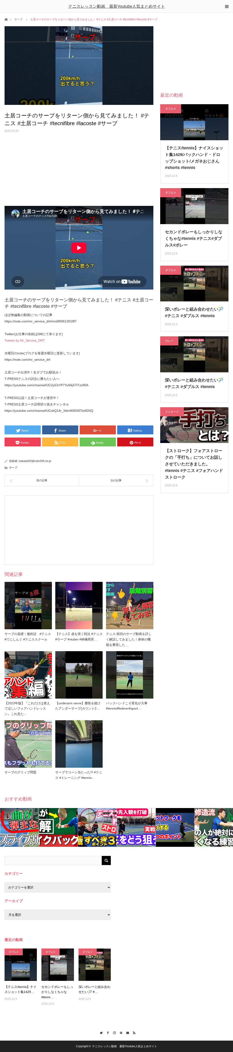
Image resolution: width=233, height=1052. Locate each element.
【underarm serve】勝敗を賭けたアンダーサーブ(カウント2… (78, 705)
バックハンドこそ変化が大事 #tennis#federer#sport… (128, 705)
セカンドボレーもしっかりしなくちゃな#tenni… (57, 992)
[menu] (226, 6)
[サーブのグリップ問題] (28, 744)
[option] (19, 827)
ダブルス (170, 108)
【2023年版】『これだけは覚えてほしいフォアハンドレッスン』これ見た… (27, 708)
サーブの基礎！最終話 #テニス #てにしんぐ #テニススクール (28, 636)
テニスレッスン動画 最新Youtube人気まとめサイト (116, 6)
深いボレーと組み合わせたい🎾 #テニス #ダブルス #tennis (194, 312)
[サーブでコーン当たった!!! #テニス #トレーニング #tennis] (79, 744)
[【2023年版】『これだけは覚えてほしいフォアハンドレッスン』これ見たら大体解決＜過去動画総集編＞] (28, 675)
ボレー (169, 340)
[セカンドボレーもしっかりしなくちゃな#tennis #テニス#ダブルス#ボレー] (57, 964)
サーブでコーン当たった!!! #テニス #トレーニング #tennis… (78, 775)
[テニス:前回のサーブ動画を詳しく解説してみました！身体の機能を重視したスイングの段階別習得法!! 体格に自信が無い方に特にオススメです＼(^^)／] (129, 605)
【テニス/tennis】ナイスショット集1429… (20, 989)
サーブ (18, 19)
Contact (126, 1032)
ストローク (172, 411)
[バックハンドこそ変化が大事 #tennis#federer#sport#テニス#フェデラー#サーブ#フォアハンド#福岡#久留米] (129, 675)
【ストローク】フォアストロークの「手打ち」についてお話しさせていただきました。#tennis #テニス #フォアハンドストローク (194, 463)
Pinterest (120, 1032)
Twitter (100, 1032)
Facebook (106, 1032)
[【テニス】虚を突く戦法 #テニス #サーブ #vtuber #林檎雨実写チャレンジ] (79, 605)
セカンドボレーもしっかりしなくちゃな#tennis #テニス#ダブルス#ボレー (193, 238)
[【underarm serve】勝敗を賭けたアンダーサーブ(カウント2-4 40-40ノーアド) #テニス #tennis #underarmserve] (79, 675)
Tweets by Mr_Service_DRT (25, 340)
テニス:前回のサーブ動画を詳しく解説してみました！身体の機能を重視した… (129, 639)
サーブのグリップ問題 (20, 772)
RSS (133, 1032)
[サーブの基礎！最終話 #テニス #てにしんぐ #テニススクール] (28, 605)
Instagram (113, 1032)
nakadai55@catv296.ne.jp (35, 461)
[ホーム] (6, 19)
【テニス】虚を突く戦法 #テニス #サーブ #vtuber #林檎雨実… (79, 636)
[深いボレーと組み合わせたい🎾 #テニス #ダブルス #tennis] (95, 964)
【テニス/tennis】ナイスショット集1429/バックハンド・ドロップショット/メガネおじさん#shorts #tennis (194, 158)
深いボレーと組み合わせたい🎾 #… (94, 989)
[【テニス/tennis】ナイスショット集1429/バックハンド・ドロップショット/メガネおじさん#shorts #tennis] (21, 964)
